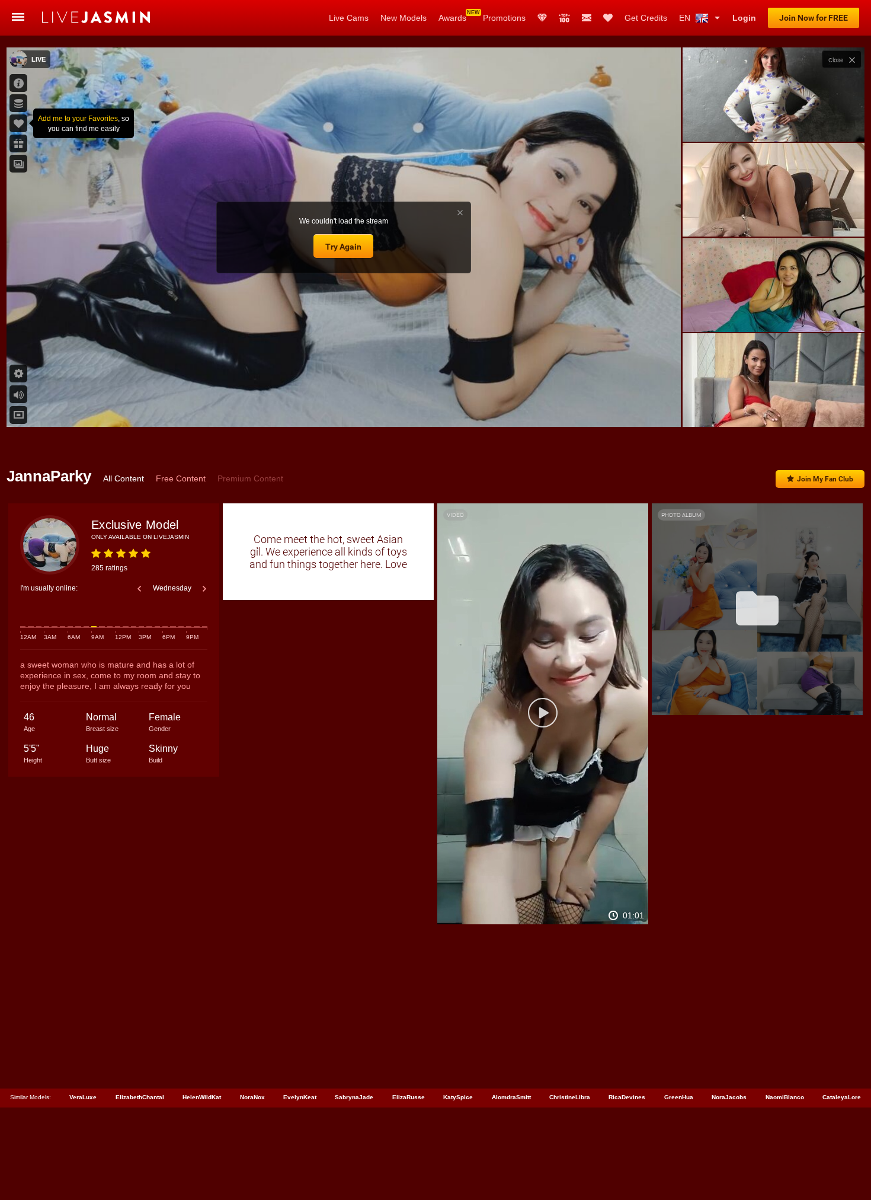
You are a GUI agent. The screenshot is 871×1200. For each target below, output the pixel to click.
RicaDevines (627, 1097)
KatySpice (458, 1097)
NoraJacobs (729, 1097)
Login (744, 18)
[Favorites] (608, 18)
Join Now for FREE (813, 18)
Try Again (343, 246)
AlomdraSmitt (511, 1097)
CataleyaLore (841, 1097)
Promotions (504, 18)
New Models (403, 18)
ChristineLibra (569, 1097)
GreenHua (678, 1097)
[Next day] (204, 589)
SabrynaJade (354, 1097)
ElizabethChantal (140, 1097)
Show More (773, 407)
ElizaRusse (408, 1097)
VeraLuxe (83, 1097)
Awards (452, 18)
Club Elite (542, 18)
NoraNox (252, 1097)
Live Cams (349, 18)
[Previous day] (139, 589)
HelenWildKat (201, 1097)
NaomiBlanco (785, 1097)
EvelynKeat (299, 1097)
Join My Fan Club (825, 479)
